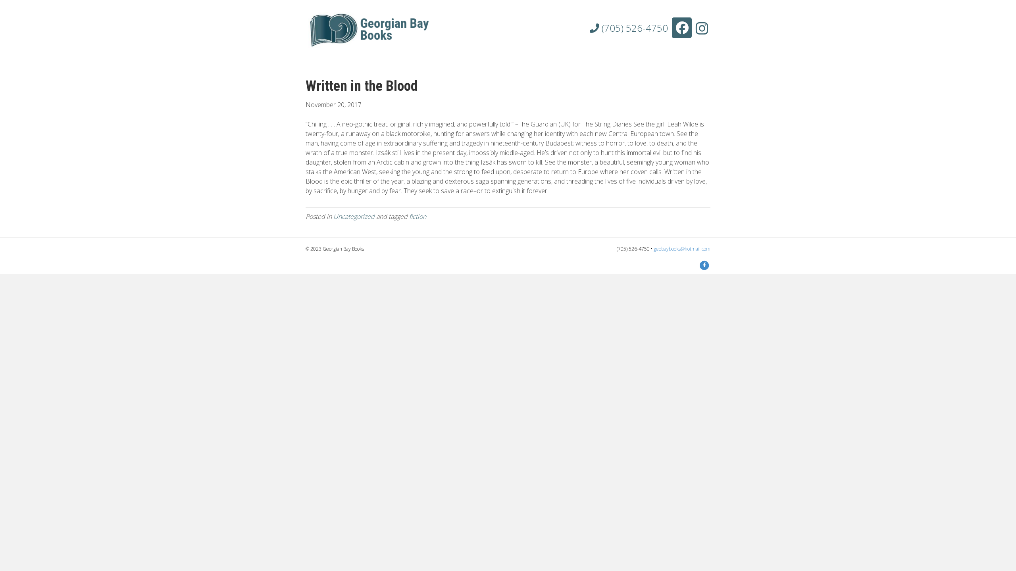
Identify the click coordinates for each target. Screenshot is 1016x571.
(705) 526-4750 (633, 27)
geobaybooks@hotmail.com (682, 248)
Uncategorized (354, 216)
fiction (417, 216)
